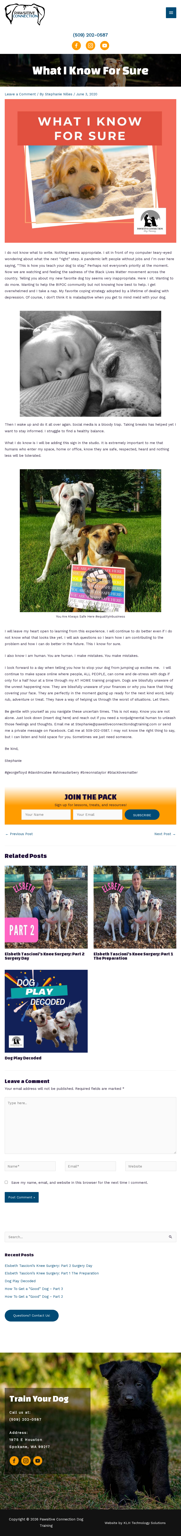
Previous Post (19, 834)
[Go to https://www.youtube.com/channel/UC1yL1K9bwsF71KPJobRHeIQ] (104, 47)
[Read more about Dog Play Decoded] (46, 1011)
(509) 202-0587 (90, 35)
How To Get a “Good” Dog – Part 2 (34, 1296)
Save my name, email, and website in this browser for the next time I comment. (79, 1182)
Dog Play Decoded (23, 1058)
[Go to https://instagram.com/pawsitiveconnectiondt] (90, 47)
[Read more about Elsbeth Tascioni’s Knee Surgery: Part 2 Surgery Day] (46, 907)
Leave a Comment (20, 94)
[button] (142, 814)
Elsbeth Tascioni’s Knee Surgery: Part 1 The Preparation (133, 956)
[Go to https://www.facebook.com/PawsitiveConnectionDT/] (76, 47)
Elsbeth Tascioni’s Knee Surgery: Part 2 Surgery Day (44, 956)
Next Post (165, 834)
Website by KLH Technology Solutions (135, 1523)
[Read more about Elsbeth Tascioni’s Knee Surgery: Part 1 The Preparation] (135, 907)
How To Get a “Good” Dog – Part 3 (34, 1289)
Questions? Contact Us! (31, 1315)
